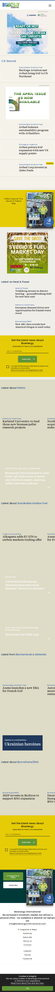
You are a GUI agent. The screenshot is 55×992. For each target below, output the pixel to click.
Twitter (27, 955)
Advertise (27, 933)
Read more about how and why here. (27, 983)
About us (27, 941)
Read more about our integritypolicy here (27, 370)
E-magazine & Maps (27, 930)
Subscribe (13, 885)
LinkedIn (27, 951)
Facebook (27, 959)
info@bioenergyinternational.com (27, 923)
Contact (28, 945)
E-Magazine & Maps (13, 877)
